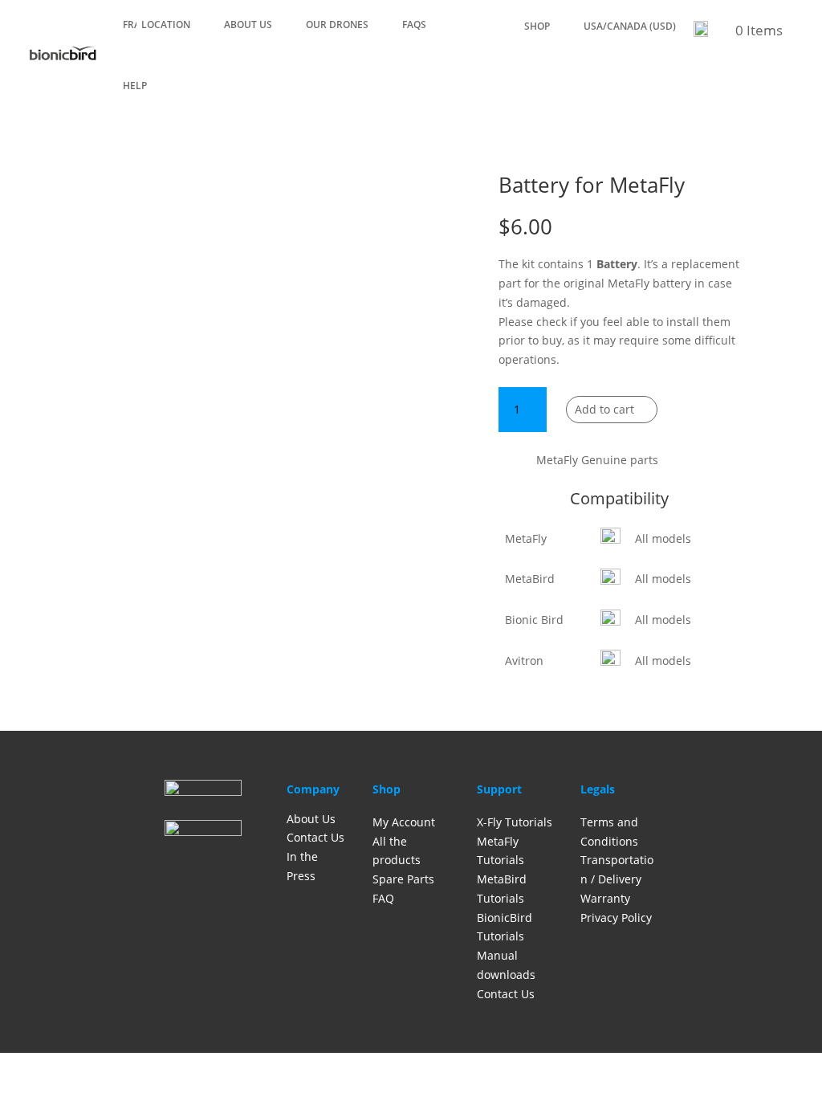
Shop (537, 27)
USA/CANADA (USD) (630, 27)
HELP (135, 85)
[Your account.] (701, 33)
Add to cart (604, 409)
